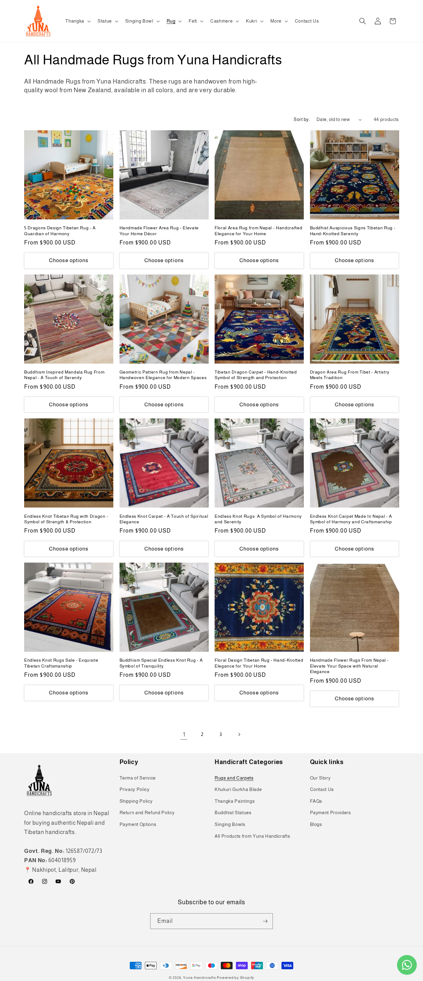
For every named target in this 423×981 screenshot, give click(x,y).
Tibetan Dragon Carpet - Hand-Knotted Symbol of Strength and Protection (256, 374)
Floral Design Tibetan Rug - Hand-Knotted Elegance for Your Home (259, 663)
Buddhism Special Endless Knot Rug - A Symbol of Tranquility (161, 663)
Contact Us (322, 789)
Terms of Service (138, 777)
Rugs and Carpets (234, 777)
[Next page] (239, 734)
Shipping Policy (136, 801)
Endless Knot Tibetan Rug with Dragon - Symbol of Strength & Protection (66, 519)
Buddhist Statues (233, 812)
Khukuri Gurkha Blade (238, 789)
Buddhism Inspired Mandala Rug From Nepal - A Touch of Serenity (64, 374)
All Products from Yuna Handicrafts (252, 836)
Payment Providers (330, 812)
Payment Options (138, 824)
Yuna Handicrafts (199, 977)
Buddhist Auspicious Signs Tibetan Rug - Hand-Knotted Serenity (353, 230)
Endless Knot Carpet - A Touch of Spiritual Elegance (164, 519)
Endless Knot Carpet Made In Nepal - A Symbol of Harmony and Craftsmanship (351, 519)
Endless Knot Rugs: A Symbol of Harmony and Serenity (258, 519)
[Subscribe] (265, 921)
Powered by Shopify (235, 977)
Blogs (316, 824)
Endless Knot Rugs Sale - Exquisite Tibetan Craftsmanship (61, 663)
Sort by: (302, 119)
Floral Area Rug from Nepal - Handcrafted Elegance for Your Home (258, 230)
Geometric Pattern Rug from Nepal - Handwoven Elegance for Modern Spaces (163, 374)
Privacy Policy (135, 789)
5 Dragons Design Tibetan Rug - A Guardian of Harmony (60, 230)
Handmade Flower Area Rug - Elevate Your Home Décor (159, 230)
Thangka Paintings (235, 801)
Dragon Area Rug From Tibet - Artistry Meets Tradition (350, 374)
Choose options (68, 260)
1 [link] (184, 735)
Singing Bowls (230, 824)
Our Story (320, 777)
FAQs (316, 801)
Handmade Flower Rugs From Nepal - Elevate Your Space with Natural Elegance (349, 666)
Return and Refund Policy (147, 812)
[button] (77, 21)
